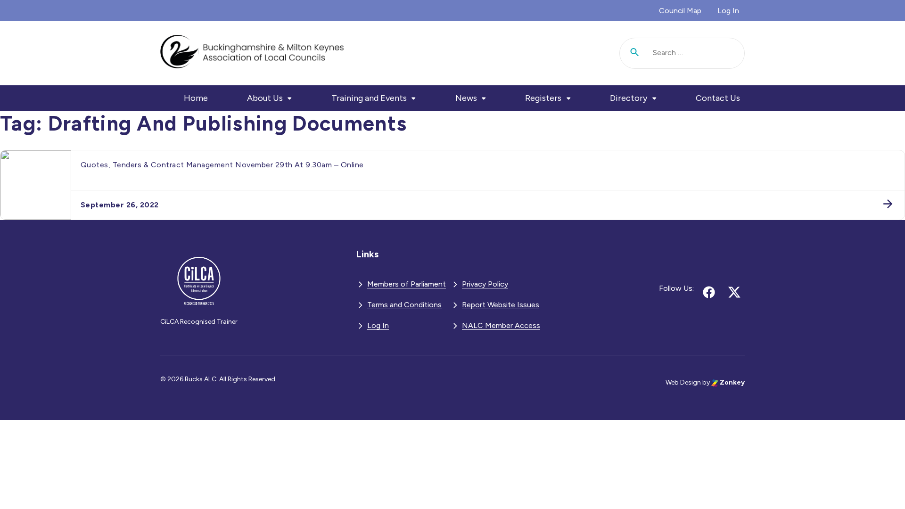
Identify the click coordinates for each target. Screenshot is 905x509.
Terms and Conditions (404, 304)
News (466, 98)
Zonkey (731, 382)
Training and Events (369, 98)
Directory (628, 98)
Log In (728, 10)
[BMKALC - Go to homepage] (252, 53)
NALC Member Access (501, 325)
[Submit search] (635, 53)
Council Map (680, 10)
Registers (543, 98)
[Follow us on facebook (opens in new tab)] (709, 292)
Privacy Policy (485, 283)
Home (196, 98)
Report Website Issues (500, 304)
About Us (265, 98)
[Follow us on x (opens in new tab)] (734, 292)
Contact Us (718, 98)
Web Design (683, 382)
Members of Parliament (406, 283)
